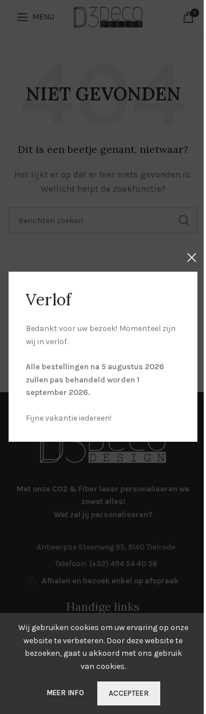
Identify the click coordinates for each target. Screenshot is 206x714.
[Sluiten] (191, 257)
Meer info (66, 692)
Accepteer (129, 693)
